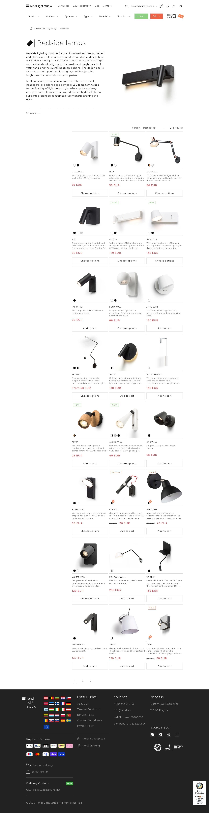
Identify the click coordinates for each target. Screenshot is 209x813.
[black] (78, 165)
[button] (126, 6)
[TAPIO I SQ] (90, 285)
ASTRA (75, 442)
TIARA (149, 644)
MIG (74, 239)
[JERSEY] (127, 623)
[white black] (112, 435)
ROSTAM (150, 577)
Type (86, 16)
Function (122, 16)
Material (103, 16)
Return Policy (85, 715)
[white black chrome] (112, 570)
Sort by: (136, 128)
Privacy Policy (85, 726)
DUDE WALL (78, 172)
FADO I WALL (78, 644)
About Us (83, 703)
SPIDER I (76, 374)
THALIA (112, 374)
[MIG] (90, 217)
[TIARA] (164, 623)
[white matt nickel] (152, 165)
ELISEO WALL (78, 509)
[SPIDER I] (90, 352)
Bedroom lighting (46, 28)
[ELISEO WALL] (90, 487)
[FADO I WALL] (90, 623)
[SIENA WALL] (127, 285)
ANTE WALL (152, 172)
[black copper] (149, 165)
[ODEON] (127, 217)
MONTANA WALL (117, 577)
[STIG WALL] (164, 420)
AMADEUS (151, 239)
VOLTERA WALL (79, 577)
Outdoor (50, 16)
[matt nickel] (81, 233)
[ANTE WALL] (164, 150)
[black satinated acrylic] (112, 368)
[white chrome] (149, 368)
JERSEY (113, 644)
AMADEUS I (152, 307)
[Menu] (204, 782)
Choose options (89, 193)
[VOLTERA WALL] (90, 555)
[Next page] (90, 681)
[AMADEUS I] (164, 285)
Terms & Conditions (89, 709)
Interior (32, 16)
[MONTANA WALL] (127, 555)
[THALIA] (127, 352)
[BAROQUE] (164, 487)
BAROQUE (151, 509)
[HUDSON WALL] (164, 352)
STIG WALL (151, 442)
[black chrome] (78, 368)
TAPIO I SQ (77, 307)
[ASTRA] (90, 420)
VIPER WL (114, 509)
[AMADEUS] (164, 217)
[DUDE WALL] (90, 150)
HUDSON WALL (154, 374)
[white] (74, 165)
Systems (69, 16)
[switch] (199, 802)
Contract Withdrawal (90, 720)
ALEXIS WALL (115, 442)
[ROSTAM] (164, 555)
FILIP (111, 172)
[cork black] (74, 435)
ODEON (113, 239)
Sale (155, 16)
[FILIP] (127, 150)
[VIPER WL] (127, 487)
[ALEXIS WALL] (127, 420)
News (140, 16)
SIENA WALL (115, 307)
